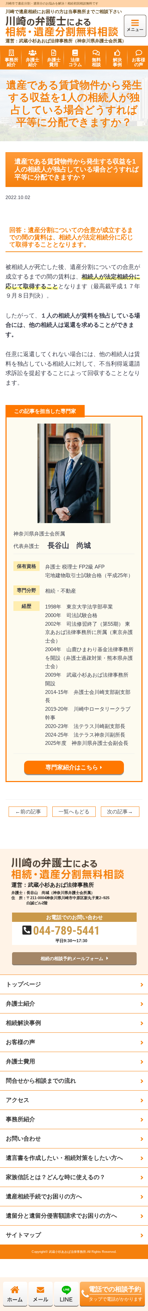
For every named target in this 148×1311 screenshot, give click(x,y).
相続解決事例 (23, 1022)
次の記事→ (120, 811)
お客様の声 (20, 1042)
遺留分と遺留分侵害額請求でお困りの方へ (61, 1215)
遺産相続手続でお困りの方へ (44, 1196)
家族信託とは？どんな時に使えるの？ (55, 1177)
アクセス (17, 1099)
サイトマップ (23, 1234)
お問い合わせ (23, 1138)
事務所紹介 (20, 1119)
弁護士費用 (20, 1061)
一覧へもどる (74, 811)
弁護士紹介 (20, 1003)
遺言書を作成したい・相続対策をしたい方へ (64, 1157)
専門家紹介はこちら (71, 767)
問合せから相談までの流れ (41, 1080)
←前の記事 (28, 811)
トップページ (23, 984)
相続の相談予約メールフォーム (72, 958)
